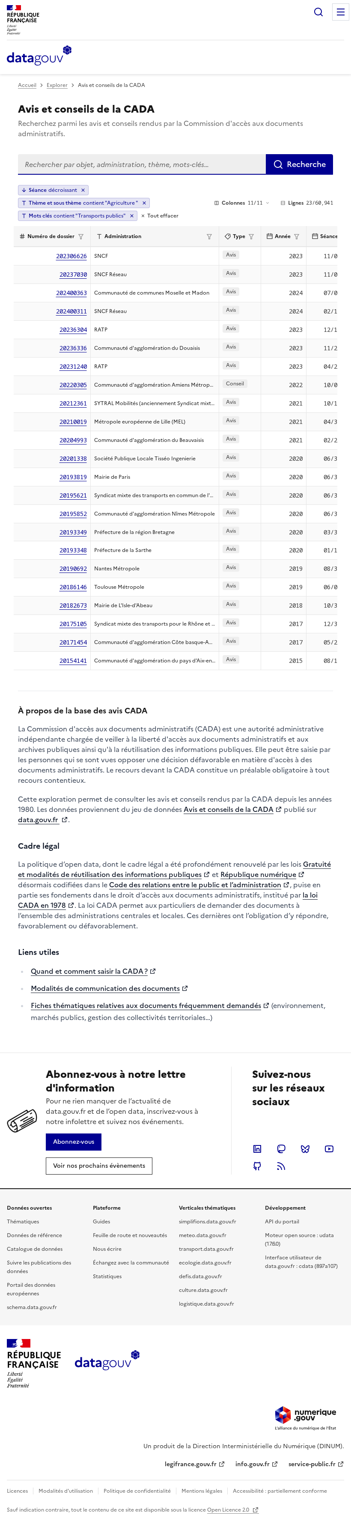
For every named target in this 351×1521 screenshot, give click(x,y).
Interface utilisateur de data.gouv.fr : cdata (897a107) (301, 1262)
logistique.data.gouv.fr (206, 1304)
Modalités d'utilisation (66, 1491)
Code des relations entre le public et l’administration (195, 885)
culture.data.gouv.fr (203, 1290)
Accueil (27, 85)
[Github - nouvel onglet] (257, 1166)
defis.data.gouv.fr (200, 1276)
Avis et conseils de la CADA (229, 809)
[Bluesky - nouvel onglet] (305, 1148)
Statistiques (107, 1276)
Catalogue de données (34, 1249)
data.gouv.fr (38, 819)
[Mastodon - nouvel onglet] (281, 1148)
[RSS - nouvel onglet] (281, 1166)
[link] (73, 1142)
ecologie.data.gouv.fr (205, 1263)
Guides (101, 1222)
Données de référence (34, 1235)
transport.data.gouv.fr (206, 1249)
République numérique (258, 874)
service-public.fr (312, 1464)
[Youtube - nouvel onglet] (329, 1148)
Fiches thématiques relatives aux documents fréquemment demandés (146, 1005)
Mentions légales (201, 1491)
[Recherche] (318, 12)
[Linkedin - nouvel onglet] (257, 1148)
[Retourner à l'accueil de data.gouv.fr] (39, 56)
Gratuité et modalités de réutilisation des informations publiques (174, 869)
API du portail (282, 1222)
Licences (17, 1491)
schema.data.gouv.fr (32, 1307)
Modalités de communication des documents (105, 988)
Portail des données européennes (31, 1289)
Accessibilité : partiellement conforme (280, 1491)
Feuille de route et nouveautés (130, 1235)
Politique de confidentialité (137, 1491)
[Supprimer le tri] (83, 190)
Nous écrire (107, 1249)
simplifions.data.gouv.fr (207, 1222)
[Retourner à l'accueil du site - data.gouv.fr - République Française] (107, 1363)
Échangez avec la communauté (131, 1263)
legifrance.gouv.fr (191, 1464)
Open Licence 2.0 (228, 1510)
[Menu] (340, 12)
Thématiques (23, 1222)
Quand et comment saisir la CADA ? (89, 971)
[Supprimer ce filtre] (144, 203)
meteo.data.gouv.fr (202, 1235)
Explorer (57, 85)
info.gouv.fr (252, 1464)
